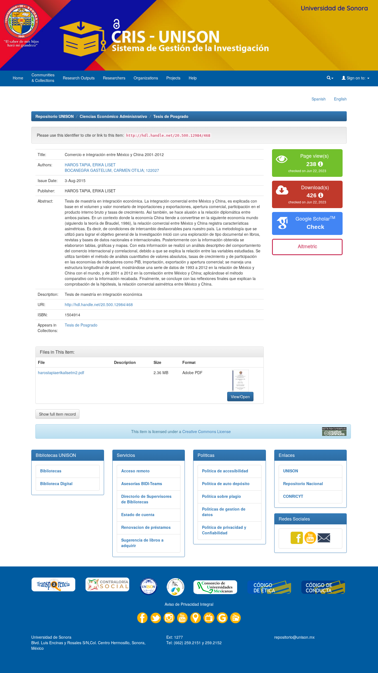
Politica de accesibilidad (225, 470)
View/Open (240, 396)
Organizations (146, 78)
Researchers (114, 78)
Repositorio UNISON (54, 116)
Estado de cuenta (137, 514)
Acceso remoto (135, 470)
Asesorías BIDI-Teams (141, 483)
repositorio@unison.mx (294, 637)
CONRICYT (293, 496)
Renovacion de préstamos (146, 527)
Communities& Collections (43, 77)
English (340, 99)
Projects (173, 78)
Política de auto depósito (226, 483)
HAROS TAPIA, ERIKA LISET (90, 164)
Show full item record (57, 414)
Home (18, 78)
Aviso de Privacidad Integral (189, 604)
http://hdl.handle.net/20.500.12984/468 (99, 304)
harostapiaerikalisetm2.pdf (61, 372)
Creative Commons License (206, 431)
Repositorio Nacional (303, 483)
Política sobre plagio (221, 496)
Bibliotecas (50, 470)
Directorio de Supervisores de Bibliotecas (146, 498)
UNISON (290, 470)
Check (315, 227)
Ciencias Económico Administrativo (113, 116)
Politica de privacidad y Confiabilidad (224, 529)
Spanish (319, 99)
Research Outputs (79, 78)
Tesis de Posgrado (170, 116)
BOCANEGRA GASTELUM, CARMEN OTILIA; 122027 (112, 170)
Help (193, 78)
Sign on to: (356, 78)
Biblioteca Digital (56, 483)
